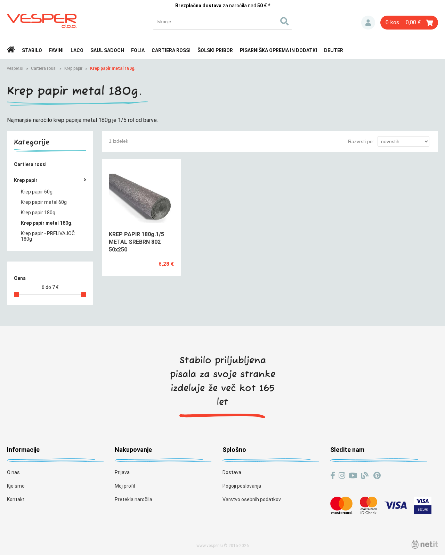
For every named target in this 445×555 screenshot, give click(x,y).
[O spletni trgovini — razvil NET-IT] (425, 544)
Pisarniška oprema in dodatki (278, 50)
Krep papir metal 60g (44, 202)
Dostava (231, 472)
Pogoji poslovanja (241, 486)
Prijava (368, 23)
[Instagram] (342, 475)
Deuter (333, 50)
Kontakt (16, 499)
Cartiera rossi (171, 50)
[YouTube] (353, 475)
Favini (56, 50)
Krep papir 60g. (37, 191)
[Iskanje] (284, 22)
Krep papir (73, 68)
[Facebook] (332, 475)
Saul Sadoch (107, 50)
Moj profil (125, 486)
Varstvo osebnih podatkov (251, 499)
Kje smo (16, 486)
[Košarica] (409, 23)
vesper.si (15, 68)
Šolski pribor (215, 50)
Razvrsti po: (361, 141)
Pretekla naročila (133, 499)
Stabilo (32, 50)
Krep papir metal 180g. (113, 68)
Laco (77, 50)
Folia (138, 50)
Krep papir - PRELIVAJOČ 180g (48, 236)
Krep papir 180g (38, 212)
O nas (13, 472)
